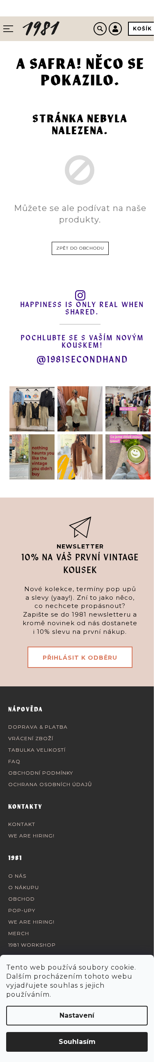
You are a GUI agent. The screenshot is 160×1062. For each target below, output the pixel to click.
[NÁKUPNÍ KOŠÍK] (142, 29)
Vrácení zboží (30, 738)
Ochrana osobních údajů (50, 784)
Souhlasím (77, 1042)
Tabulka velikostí (37, 750)
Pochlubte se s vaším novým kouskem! (82, 342)
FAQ (14, 761)
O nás (17, 876)
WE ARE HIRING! (31, 836)
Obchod (21, 899)
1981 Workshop (32, 945)
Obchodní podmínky (40, 773)
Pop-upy (21, 910)
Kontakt (21, 824)
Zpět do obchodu (80, 248)
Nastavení (76, 1015)
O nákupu (23, 887)
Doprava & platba (38, 727)
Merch (18, 933)
